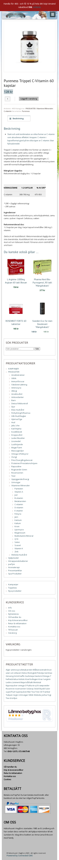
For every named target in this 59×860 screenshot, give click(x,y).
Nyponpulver (12, 685)
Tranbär (46, 691)
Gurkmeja (29, 676)
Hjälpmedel (13, 558)
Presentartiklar (15, 570)
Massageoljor (17, 450)
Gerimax (48, 673)
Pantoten (19, 488)
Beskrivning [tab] (17, 118)
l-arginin (47, 679)
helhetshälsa (12, 679)
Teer (13, 476)
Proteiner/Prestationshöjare (24, 463)
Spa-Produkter (15, 573)
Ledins (9, 682)
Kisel (27, 679)
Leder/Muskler (18, 438)
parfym (11, 564)
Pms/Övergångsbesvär (22, 460)
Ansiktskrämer (18, 375)
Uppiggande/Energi (20, 479)
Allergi (14, 391)
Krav (40, 679)
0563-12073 (12, 751)
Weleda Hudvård (19, 554)
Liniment (16, 682)
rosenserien (20, 688)
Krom (17, 526)
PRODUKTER (31, 108)
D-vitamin (19, 507)
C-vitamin (7, 111)
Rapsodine (16, 466)
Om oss (11, 610)
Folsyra (18, 513)
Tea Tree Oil (36, 691)
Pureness (25, 111)
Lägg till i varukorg (29, 98)
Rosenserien (17, 472)
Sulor (47, 688)
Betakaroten (20, 501)
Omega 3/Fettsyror (19, 453)
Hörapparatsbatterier (18, 561)
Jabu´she (15, 425)
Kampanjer (13, 584)
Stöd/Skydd (39, 688)
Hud (13, 422)
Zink (16, 551)
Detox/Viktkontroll (19, 403)
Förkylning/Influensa (20, 413)
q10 (36, 685)
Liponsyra (19, 529)
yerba (44, 695)
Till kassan (13, 629)
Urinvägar (15, 482)
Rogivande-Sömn (19, 469)
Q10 (16, 539)
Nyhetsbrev (13, 614)
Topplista (12, 587)
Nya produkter (14, 591)
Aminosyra (16, 387)
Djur (13, 406)
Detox (24, 673)
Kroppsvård (16, 435)
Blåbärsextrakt (40, 669)
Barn (13, 400)
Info (10, 607)
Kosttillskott (16, 431)
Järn (16, 517)
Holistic (21, 679)
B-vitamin (19, 498)
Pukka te (31, 685)
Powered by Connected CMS (20, 855)
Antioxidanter (17, 397)
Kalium (18, 523)
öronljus (13, 698)
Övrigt (14, 457)
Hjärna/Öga (16, 419)
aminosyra (16, 669)
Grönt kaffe (19, 676)
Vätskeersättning (19, 384)
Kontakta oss (14, 626)
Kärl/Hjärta (16, 428)
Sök (37, 349)
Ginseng (9, 676)
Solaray (30, 688)
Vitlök (13, 378)
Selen (17, 542)
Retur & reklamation (17, 623)
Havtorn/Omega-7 (42, 676)
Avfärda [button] (37, 7)
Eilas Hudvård (17, 409)
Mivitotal (37, 682)
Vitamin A (19, 491)
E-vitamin (19, 510)
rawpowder (44, 685)
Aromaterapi (14, 567)
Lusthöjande (17, 444)
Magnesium (20, 532)
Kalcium (18, 520)
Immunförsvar (17, 381)
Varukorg (12, 633)
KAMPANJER (13, 368)
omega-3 (22, 685)
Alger (8, 669)
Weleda (37, 695)
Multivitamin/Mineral (24, 536)
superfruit (10, 691)
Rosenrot (10, 688)
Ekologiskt (32, 673)
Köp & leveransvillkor (18, 620)
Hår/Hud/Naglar (18, 416)
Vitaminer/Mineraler (44, 108)
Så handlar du (14, 617)
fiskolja (40, 673)
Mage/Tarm (16, 447)
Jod (16, 495)
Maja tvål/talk (26, 682)
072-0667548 (24, 751)
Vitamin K (19, 548)
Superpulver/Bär (23, 691)
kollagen (34, 679)
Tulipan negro (12, 695)
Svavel (18, 545)
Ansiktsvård (16, 394)
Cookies (7, 779)
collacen (17, 673)
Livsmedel (16, 441)
